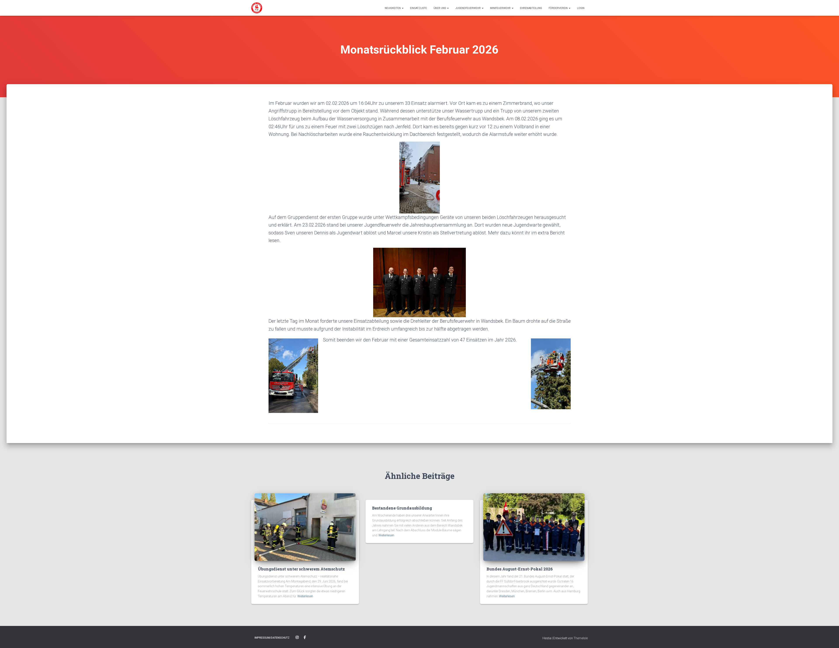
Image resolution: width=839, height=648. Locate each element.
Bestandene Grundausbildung (402, 508)
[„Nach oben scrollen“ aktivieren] (830, 639)
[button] (402, 8)
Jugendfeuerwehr (468, 8)
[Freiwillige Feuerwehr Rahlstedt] (256, 7)
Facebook (305, 637)
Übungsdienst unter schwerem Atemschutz (301, 569)
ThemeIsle (581, 638)
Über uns (440, 8)
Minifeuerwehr (500, 8)
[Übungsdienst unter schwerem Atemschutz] (305, 526)
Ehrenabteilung (531, 8)
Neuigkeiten (393, 8)
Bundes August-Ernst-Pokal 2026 (520, 569)
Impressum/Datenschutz (272, 637)
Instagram (297, 637)
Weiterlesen (305, 596)
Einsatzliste (418, 8)
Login (580, 8)
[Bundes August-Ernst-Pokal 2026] (533, 526)
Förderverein (558, 8)
